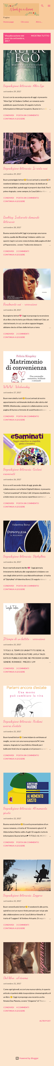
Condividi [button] (8, 115)
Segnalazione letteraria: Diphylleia (24, 556)
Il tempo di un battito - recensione (24, 639)
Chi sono (25, 22)
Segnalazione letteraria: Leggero (22, 895)
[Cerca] (42, 5)
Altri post (45, 1021)
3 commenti (22, 668)
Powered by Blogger (28, 1058)
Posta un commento (27, 115)
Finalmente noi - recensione (20, 304)
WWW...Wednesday (16, 387)
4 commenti (22, 1007)
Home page (8, 22)
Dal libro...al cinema (15, 978)
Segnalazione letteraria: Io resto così (25, 168)
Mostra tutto (40, 35)
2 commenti (22, 251)
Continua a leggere (14, 118)
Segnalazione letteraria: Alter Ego (23, 86)
